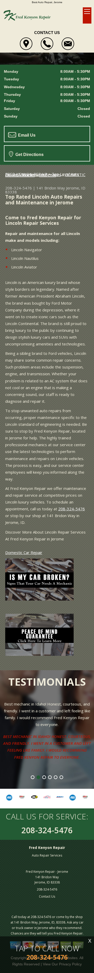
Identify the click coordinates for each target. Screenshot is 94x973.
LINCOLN (47, 175)
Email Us (26, 135)
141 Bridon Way (50, 188)
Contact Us (47, 896)
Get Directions (29, 154)
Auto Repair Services (47, 855)
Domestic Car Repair (23, 552)
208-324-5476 (18, 188)
